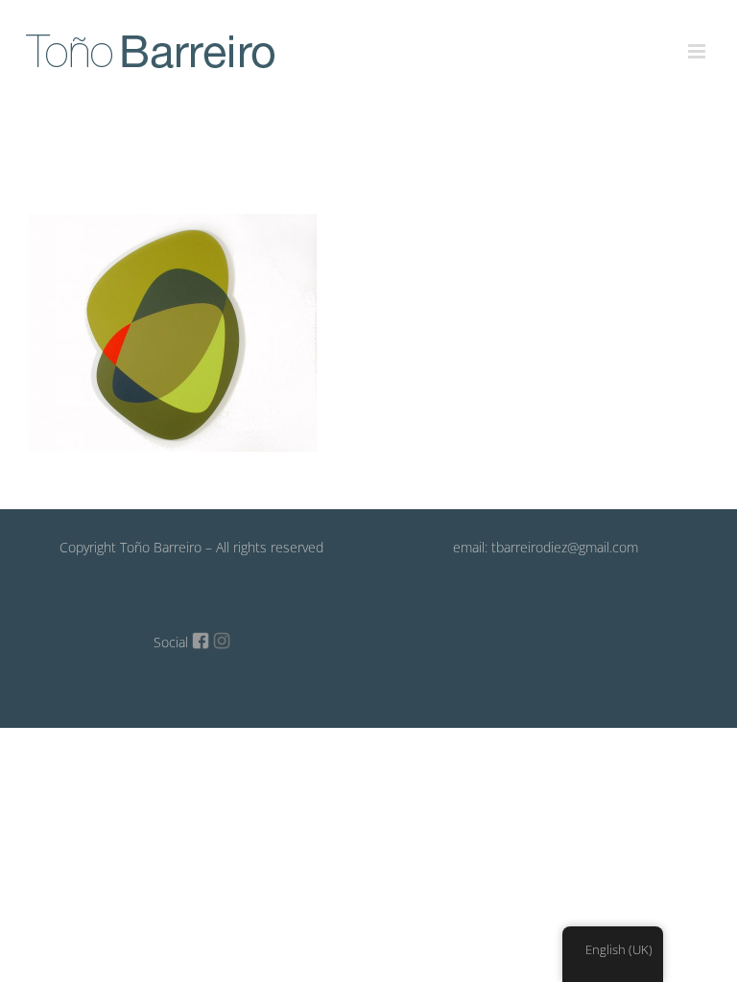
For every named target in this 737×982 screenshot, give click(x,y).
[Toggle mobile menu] (698, 40)
